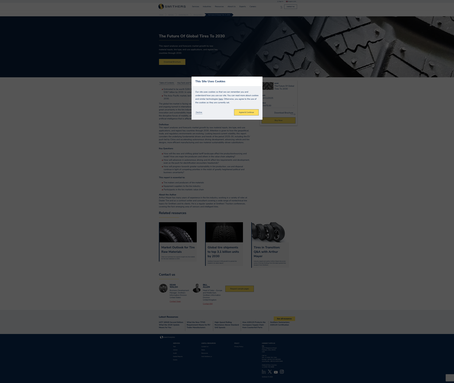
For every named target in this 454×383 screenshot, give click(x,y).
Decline (199, 112)
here (221, 99)
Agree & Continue (246, 112)
